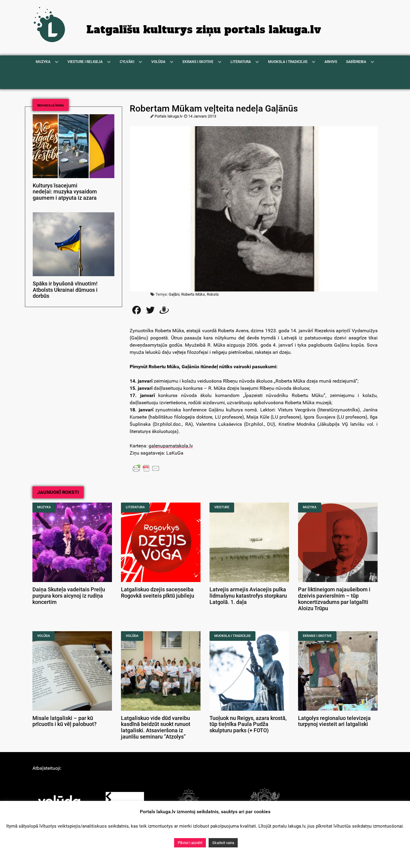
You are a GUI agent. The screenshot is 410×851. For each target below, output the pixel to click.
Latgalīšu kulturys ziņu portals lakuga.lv (203, 29)
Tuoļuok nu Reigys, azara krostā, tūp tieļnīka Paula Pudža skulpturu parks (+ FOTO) (248, 724)
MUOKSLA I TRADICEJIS (232, 636)
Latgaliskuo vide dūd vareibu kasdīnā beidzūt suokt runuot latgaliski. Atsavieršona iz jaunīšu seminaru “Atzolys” (155, 727)
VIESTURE (221, 507)
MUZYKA (44, 507)
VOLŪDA (43, 636)
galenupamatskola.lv (171, 446)
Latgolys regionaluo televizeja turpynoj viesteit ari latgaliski (334, 721)
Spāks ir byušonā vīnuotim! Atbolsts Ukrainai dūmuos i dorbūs (65, 290)
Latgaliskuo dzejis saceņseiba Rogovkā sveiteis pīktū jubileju (157, 593)
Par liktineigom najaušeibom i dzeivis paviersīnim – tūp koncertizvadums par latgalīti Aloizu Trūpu (334, 599)
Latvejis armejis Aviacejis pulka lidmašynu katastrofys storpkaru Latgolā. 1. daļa (248, 596)
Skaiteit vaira (223, 843)
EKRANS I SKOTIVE (317, 636)
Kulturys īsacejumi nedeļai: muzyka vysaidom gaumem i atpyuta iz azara (65, 192)
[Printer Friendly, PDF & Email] (146, 468)
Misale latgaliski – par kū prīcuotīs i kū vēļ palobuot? (64, 721)
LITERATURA (135, 507)
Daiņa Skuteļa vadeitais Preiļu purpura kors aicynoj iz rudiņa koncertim (68, 596)
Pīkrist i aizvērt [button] (190, 843)
